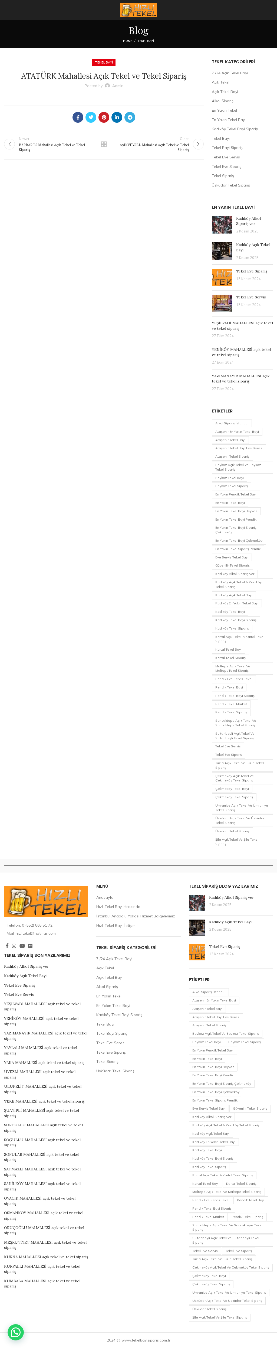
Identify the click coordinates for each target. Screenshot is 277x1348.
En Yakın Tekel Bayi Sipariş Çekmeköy (235, 529)
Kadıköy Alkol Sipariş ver (248, 221)
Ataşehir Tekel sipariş (232, 456)
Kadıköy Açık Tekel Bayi (233, 595)
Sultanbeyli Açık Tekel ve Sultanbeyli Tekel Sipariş (235, 735)
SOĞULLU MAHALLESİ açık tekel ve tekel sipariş (42, 1142)
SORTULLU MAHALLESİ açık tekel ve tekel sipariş (43, 1128)
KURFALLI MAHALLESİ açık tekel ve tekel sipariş (42, 1269)
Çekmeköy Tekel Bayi (232, 789)
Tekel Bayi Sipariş (227, 147)
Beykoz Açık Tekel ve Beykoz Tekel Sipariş (238, 467)
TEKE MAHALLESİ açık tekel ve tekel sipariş (44, 1101)
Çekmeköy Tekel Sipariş (234, 797)
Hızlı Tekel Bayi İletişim (116, 925)
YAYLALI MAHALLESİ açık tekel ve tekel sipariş (40, 1050)
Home (127, 41)
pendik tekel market (231, 704)
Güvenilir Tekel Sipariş (232, 565)
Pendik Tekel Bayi (229, 687)
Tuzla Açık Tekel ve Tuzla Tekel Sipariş (239, 765)
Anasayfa (105, 897)
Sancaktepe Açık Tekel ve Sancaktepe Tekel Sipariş (235, 722)
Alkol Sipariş (222, 100)
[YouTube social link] (22, 946)
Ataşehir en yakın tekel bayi (237, 432)
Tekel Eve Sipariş (226, 166)
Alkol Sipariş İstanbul (231, 423)
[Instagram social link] (14, 946)
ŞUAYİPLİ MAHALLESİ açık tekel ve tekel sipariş (41, 1113)
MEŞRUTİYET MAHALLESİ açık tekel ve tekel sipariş (45, 1245)
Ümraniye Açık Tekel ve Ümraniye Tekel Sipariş (241, 807)
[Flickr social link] (30, 946)
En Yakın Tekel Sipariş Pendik (237, 549)
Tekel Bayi (145, 41)
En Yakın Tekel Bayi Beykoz (236, 511)
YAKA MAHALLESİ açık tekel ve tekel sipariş (44, 1062)
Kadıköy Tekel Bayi (230, 612)
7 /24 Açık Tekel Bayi (230, 73)
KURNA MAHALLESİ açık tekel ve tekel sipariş (46, 1256)
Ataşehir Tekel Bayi (230, 440)
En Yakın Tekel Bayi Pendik (235, 519)
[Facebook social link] (77, 117)
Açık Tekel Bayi (225, 91)
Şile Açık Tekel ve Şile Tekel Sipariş (236, 841)
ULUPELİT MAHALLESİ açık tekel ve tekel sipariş (42, 1089)
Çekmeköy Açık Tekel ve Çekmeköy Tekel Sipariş (234, 778)
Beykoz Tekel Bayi (229, 478)
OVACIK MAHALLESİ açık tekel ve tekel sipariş (39, 1201)
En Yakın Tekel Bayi (229, 119)
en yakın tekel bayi (230, 503)
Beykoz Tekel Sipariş (231, 486)
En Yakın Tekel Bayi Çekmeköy (238, 540)
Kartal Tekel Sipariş (230, 658)
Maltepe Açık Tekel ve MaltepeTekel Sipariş (232, 668)
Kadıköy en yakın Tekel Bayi (236, 603)
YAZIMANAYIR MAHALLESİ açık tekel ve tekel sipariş (240, 379)
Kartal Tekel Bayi (228, 649)
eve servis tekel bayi (231, 557)
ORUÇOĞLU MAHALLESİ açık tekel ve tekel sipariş (44, 1230)
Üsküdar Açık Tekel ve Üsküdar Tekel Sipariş (239, 820)
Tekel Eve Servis (226, 157)
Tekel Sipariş (223, 175)
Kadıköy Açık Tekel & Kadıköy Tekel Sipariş (238, 584)
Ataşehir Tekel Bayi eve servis (238, 448)
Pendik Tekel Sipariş (231, 712)
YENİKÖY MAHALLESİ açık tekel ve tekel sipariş (41, 1021)
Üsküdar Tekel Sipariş (231, 185)
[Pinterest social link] (103, 117)
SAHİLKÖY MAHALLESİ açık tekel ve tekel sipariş (42, 1186)
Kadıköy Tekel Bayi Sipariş (235, 129)
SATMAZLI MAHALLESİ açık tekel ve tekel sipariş (42, 1172)
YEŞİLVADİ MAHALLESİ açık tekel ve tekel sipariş (42, 1006)
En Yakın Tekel (224, 110)
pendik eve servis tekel (233, 679)
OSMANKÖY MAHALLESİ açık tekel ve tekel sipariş (43, 1215)
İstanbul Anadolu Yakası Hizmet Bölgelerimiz (135, 916)
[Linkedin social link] (116, 117)
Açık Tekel (220, 82)
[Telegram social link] (129, 117)
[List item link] (46, 925)
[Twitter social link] (90, 117)
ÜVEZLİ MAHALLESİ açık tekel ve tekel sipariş (39, 1074)
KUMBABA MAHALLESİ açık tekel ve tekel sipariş (42, 1284)
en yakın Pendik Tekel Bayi (235, 494)
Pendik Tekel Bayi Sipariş (235, 696)
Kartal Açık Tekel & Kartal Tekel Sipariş (239, 639)
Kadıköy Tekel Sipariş (232, 628)
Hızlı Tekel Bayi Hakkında (118, 906)
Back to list (104, 144)
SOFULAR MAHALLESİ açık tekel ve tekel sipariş (41, 1157)
